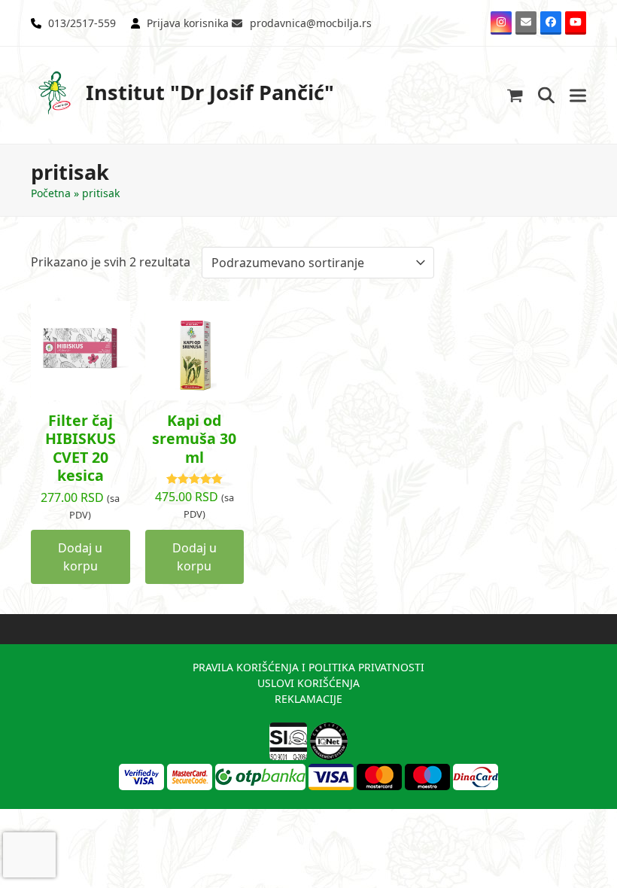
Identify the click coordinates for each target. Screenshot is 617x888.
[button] (515, 95)
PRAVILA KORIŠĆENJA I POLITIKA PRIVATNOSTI (308, 667)
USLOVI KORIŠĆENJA (308, 683)
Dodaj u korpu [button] (80, 557)
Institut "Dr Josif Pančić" (210, 92)
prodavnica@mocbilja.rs (311, 23)
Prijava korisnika (188, 23)
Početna (51, 193)
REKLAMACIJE (308, 699)
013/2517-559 (82, 23)
